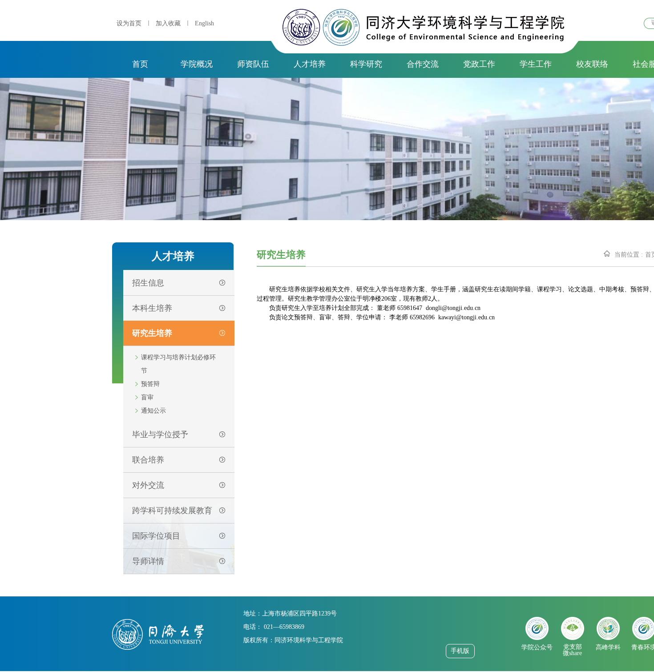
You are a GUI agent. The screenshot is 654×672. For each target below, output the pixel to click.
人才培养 (310, 64)
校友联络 (592, 64)
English (204, 23)
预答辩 (150, 384)
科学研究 (366, 64)
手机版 (460, 651)
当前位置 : (628, 254)
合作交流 (423, 64)
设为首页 (129, 23)
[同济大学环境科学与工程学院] (423, 43)
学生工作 (536, 64)
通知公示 (153, 410)
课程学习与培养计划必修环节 (178, 364)
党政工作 (479, 64)
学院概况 (197, 64)
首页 (140, 64)
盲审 (147, 397)
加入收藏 (168, 23)
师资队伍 (253, 64)
